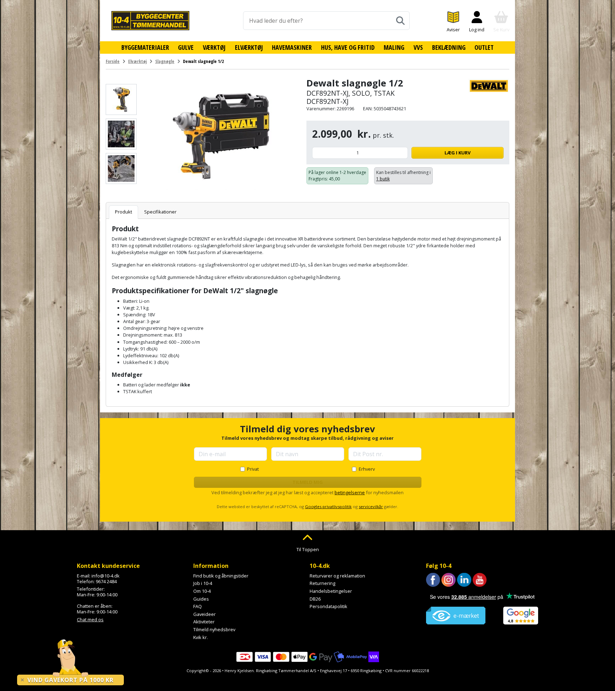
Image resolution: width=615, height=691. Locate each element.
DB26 (315, 599)
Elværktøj (249, 47)
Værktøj (214, 47)
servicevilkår (371, 506)
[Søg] (400, 21)
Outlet (484, 47)
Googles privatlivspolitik (328, 506)
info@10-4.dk (105, 576)
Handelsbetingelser (331, 591)
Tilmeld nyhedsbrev (214, 629)
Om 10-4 (202, 591)
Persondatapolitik (328, 606)
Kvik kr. (200, 637)
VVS (418, 47)
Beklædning (449, 47)
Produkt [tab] (123, 212)
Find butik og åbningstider (220, 576)
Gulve (186, 47)
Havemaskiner (292, 47)
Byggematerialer (145, 47)
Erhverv (367, 469)
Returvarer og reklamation (337, 576)
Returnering (322, 583)
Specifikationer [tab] (160, 212)
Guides (201, 599)
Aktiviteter (204, 621)
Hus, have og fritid (348, 47)
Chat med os (90, 619)
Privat (253, 469)
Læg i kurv (458, 152)
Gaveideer (204, 614)
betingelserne (350, 492)
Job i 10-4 (202, 583)
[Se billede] (121, 99)
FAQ (197, 606)
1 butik (383, 179)
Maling (394, 47)
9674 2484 (106, 581)
